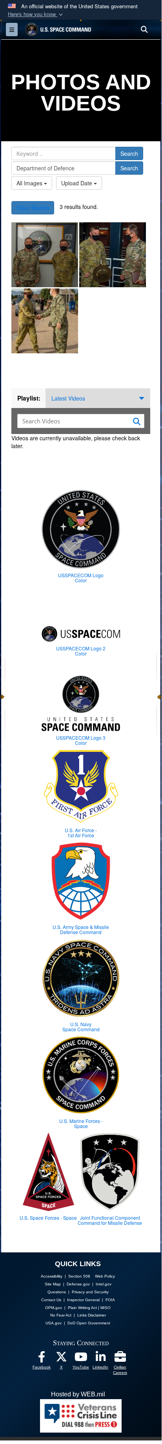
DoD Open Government (88, 1323)
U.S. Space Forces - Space (48, 1217)
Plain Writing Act (82, 1308)
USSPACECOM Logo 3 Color (81, 740)
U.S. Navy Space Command (81, 1026)
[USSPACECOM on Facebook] (41, 1358)
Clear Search (32, 208)
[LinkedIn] (100, 1358)
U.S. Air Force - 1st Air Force (81, 832)
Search (129, 153)
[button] (36, 14)
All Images (30, 183)
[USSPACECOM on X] (61, 1358)
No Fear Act (60, 1315)
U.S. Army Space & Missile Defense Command (81, 929)
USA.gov (54, 1323)
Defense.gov (78, 1284)
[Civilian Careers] (120, 1358)
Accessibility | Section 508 (65, 1276)
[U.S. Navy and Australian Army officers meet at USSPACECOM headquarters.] (44, 320)
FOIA (110, 1300)
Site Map (53, 1284)
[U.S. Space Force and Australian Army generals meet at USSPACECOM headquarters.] (112, 254)
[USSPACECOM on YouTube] (81, 1358)
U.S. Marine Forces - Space (81, 1123)
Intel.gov (103, 1284)
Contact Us (51, 1300)
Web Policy (105, 1276)
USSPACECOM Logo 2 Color (81, 651)
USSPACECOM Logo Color (81, 578)
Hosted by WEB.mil (78, 1394)
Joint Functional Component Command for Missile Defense (110, 1220)
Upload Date (77, 183)
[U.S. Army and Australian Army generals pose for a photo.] (44, 254)
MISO (105, 1308)
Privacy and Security (90, 1292)
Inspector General (83, 1300)
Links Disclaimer (91, 1315)
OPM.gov (53, 1308)
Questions (56, 1292)
